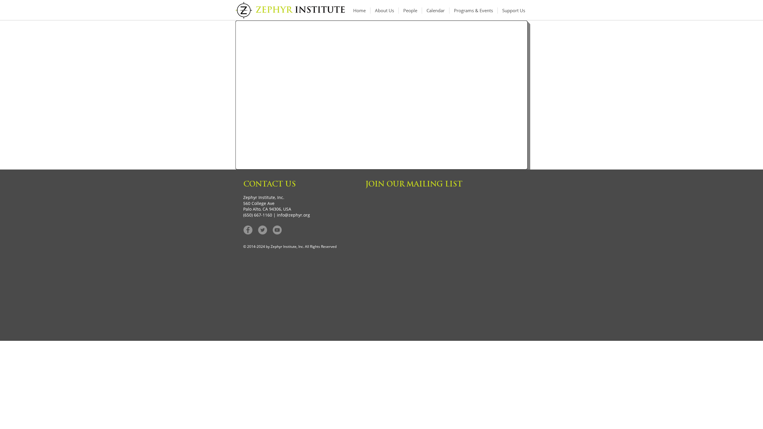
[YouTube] (277, 230)
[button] (473, 10)
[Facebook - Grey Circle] (248, 230)
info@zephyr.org (293, 215)
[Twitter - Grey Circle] (262, 230)
